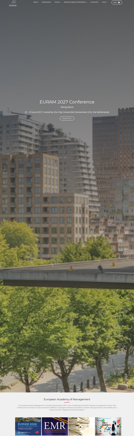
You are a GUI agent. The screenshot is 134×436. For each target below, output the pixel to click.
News (104, 2)
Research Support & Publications (75, 2)
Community (94, 2)
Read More (67, 118)
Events (57, 2)
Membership (46, 2)
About (36, 2)
